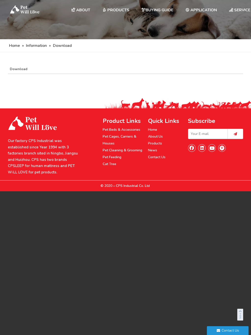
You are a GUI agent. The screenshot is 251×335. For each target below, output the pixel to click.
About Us (155, 136)
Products (155, 143)
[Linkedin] (202, 148)
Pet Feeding (112, 157)
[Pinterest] (222, 148)
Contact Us (156, 157)
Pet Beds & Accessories (121, 129)
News (152, 150)
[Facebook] (192, 148)
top (240, 314)
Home (152, 129)
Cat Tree (109, 164)
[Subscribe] (235, 134)
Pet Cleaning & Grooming (122, 150)
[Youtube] (212, 148)
